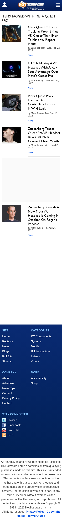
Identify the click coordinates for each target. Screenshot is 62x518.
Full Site (7, 356)
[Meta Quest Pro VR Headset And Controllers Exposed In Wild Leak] (11, 102)
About (5, 378)
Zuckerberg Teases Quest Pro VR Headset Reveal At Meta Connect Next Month (44, 135)
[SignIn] (7, 4)
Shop (34, 383)
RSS (11, 435)
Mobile (35, 346)
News (30, 55)
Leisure (35, 356)
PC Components (41, 336)
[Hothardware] (31, 5)
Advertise (8, 383)
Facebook (14, 425)
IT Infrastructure (40, 351)
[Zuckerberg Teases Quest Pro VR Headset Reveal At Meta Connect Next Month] (11, 135)
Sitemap (7, 361)
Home (6, 336)
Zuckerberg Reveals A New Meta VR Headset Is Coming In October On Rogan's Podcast (43, 215)
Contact (7, 393)
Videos (35, 361)
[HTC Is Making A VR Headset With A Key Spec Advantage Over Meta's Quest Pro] (11, 69)
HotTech (7, 403)
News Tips (8, 388)
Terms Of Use (36, 515)
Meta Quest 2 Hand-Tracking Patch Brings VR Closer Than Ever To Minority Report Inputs (43, 35)
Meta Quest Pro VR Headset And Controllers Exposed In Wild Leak (42, 102)
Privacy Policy (11, 398)
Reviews (7, 341)
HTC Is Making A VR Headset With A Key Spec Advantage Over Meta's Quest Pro (43, 69)
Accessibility (38, 378)
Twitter (12, 420)
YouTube (13, 430)
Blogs (5, 351)
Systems (36, 341)
